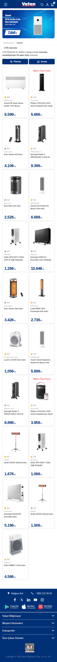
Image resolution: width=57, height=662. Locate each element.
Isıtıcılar (20, 43)
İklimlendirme (8, 43)
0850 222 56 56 (44, 593)
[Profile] (47, 4)
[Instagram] (42, 600)
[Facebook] (14, 600)
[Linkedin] (28, 600)
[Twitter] (21, 600)
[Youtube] (35, 600)
